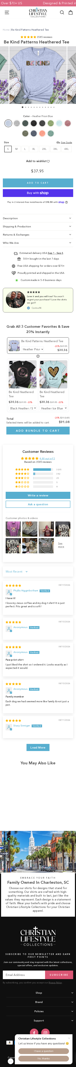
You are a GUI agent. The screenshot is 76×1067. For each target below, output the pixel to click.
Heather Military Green (25, 133)
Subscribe (59, 974)
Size (38, 142)
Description (10, 218)
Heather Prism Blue (8, 123)
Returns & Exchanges (16, 234)
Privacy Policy (55, 982)
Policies (39, 1011)
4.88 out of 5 (47, 458)
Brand (39, 1002)
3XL (55, 149)
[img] (13, 585)
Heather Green (50, 123)
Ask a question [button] (38, 504)
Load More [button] (37, 747)
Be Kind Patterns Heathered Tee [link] (42, 341)
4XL (66, 149)
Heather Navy (33, 133)
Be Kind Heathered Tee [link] (21, 394)
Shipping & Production (17, 226)
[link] (14, 345)
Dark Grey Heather (42, 123)
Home (6, 29)
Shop (39, 992)
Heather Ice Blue (59, 123)
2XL (44, 149)
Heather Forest (25, 123)
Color (38, 116)
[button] (29, 37)
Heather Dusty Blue (50, 133)
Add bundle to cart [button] (38, 430)
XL (33, 149)
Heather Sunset (42, 133)
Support (39, 1020)
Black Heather (33, 123)
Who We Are (11, 242)
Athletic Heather (16, 123)
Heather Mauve (67, 123)
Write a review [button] (38, 495)
